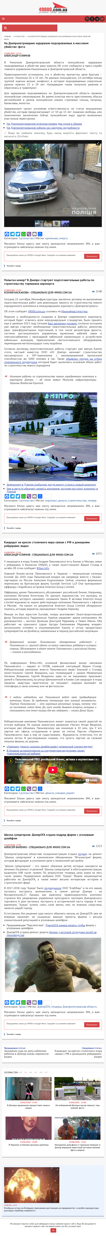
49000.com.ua (36, 311)
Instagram (87, 19)
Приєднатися (91, 256)
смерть (63, 238)
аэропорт (51, 500)
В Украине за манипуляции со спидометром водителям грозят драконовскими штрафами (46, 752)
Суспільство (19, 36)
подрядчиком (52, 888)
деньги (62, 500)
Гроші (22, 1006)
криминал (51, 238)
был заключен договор (62, 323)
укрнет (70, 793)
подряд (82, 854)
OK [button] (53, 1230)
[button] (3, 19)
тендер (92, 500)
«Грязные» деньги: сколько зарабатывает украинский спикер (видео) (50, 746)
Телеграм (97, 19)
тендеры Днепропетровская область (74, 1006)
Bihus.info (43, 568)
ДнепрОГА (43, 1006)
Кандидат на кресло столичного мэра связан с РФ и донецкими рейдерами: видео (78, 1052)
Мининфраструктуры (74, 311)
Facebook (92, 19)
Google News (102, 19)
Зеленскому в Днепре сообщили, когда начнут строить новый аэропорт (51, 484)
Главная (7, 36)
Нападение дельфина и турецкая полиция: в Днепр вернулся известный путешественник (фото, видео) (77, 1147)
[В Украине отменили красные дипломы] (29, 1139)
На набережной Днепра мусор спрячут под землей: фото (77, 1106)
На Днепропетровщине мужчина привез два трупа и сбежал (44, 123)
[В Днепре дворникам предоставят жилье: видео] (29, 1099)
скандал (60, 793)
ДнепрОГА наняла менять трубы (65, 925)
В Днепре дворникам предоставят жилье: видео (28, 1106)
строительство (77, 500)
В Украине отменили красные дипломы (29, 1144)
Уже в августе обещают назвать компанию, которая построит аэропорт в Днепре (52, 490)
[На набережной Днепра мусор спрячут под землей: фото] (77, 1099)
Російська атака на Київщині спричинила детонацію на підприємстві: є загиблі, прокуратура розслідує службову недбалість (51, 1209)
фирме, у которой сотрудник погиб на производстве (51, 933)
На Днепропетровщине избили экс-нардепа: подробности (43, 128)
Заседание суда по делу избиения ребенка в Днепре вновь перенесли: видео (26, 1052)
